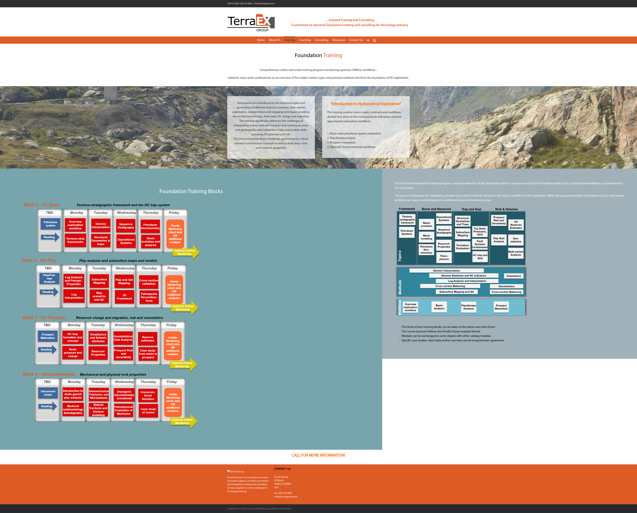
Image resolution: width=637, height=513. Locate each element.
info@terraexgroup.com (264, 4)
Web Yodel (286, 509)
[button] (374, 40)
